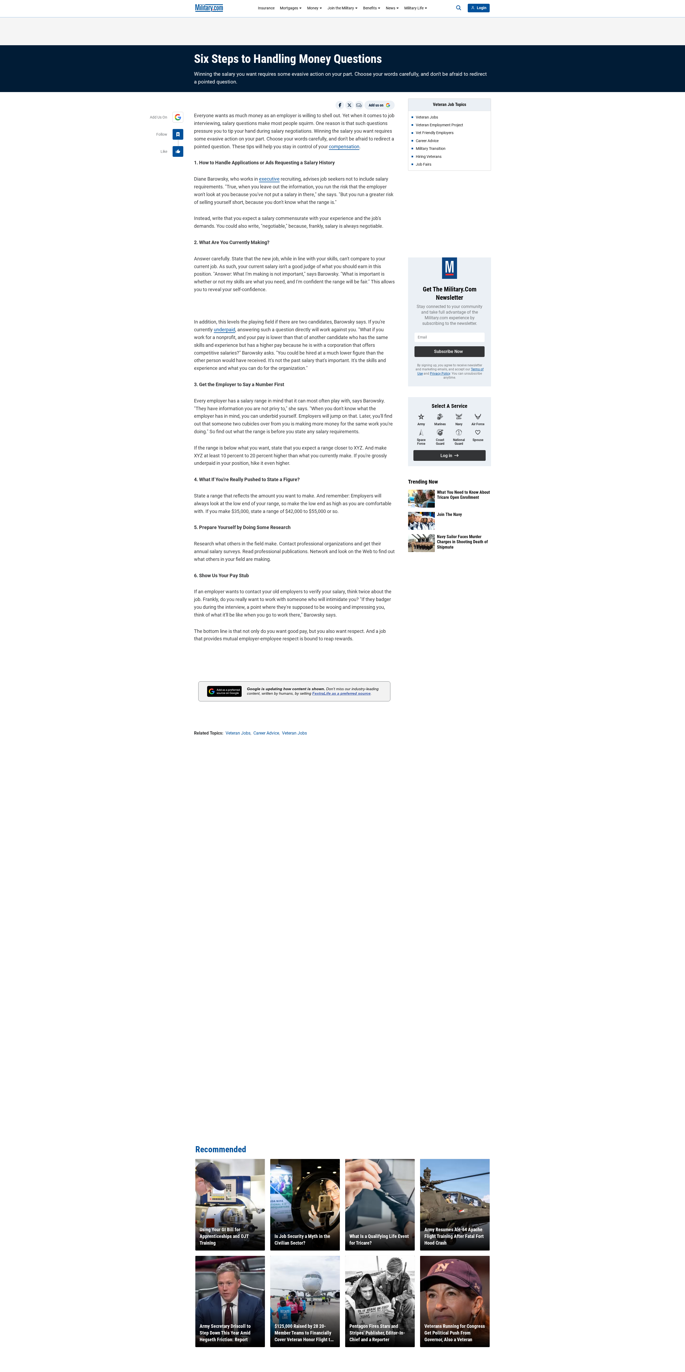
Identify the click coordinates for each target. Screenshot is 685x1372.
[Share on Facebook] (340, 105)
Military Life (414, 8)
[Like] (178, 151)
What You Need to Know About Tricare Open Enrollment (463, 495)
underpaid (224, 329)
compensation (344, 146)
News (390, 8)
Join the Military (341, 8)
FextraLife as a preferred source (341, 693)
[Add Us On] (178, 117)
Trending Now (423, 481)
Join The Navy (449, 514)
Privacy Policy (440, 373)
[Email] (359, 105)
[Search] (458, 8)
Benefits (370, 8)
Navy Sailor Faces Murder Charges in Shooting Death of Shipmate (462, 541)
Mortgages (289, 8)
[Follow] (178, 134)
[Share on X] (349, 105)
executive (269, 179)
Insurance (266, 8)
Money (312, 8)
